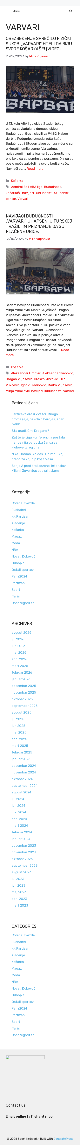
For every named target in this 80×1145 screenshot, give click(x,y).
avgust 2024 (21, 792)
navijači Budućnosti (37, 193)
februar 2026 (22, 672)
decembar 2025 (24, 686)
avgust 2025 (21, 712)
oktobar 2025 (22, 699)
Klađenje (18, 523)
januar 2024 (21, 839)
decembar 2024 (24, 766)
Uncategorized (23, 603)
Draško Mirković (46, 379)
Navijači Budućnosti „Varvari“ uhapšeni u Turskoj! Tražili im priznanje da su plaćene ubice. (39, 223)
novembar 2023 (24, 852)
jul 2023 (18, 879)
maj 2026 (19, 652)
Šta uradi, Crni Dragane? (30, 431)
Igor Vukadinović (33, 385)
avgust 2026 (21, 632)
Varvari (22, 199)
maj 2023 (19, 892)
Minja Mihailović (18, 391)
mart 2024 (20, 825)
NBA (15, 550)
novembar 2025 (24, 692)
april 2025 (19, 739)
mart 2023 (20, 905)
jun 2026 (18, 646)
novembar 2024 (24, 772)
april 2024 (19, 819)
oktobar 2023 (22, 859)
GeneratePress (63, 1138)
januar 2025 (21, 759)
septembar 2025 (24, 706)
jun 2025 (18, 726)
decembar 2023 (24, 845)
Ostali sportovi (23, 570)
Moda (16, 543)
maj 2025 (19, 732)
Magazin (18, 536)
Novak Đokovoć (23, 556)
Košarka (17, 181)
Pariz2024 (19, 576)
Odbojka (18, 563)
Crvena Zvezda (23, 503)
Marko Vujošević (60, 385)
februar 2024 (22, 832)
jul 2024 (18, 799)
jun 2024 (18, 806)
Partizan (18, 583)
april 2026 (19, 659)
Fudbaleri (19, 510)
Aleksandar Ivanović (57, 373)
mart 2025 (20, 746)
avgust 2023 (21, 872)
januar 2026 (21, 679)
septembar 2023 (24, 865)
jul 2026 (18, 639)
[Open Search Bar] (70, 11)
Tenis (16, 596)
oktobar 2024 (22, 779)
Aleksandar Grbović (26, 373)
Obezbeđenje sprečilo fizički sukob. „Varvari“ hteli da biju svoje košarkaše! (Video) (39, 43)
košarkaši (13, 193)
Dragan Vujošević (19, 379)
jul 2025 (18, 719)
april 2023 (19, 899)
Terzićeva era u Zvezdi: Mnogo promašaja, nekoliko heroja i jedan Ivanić (38, 419)
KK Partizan (20, 516)
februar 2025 (22, 752)
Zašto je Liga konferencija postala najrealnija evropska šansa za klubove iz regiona (38, 442)
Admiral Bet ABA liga (27, 187)
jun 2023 (18, 885)
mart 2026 (20, 666)
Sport (16, 590)
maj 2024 (19, 812)
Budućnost (52, 187)
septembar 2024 (24, 786)
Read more (35, 169)
